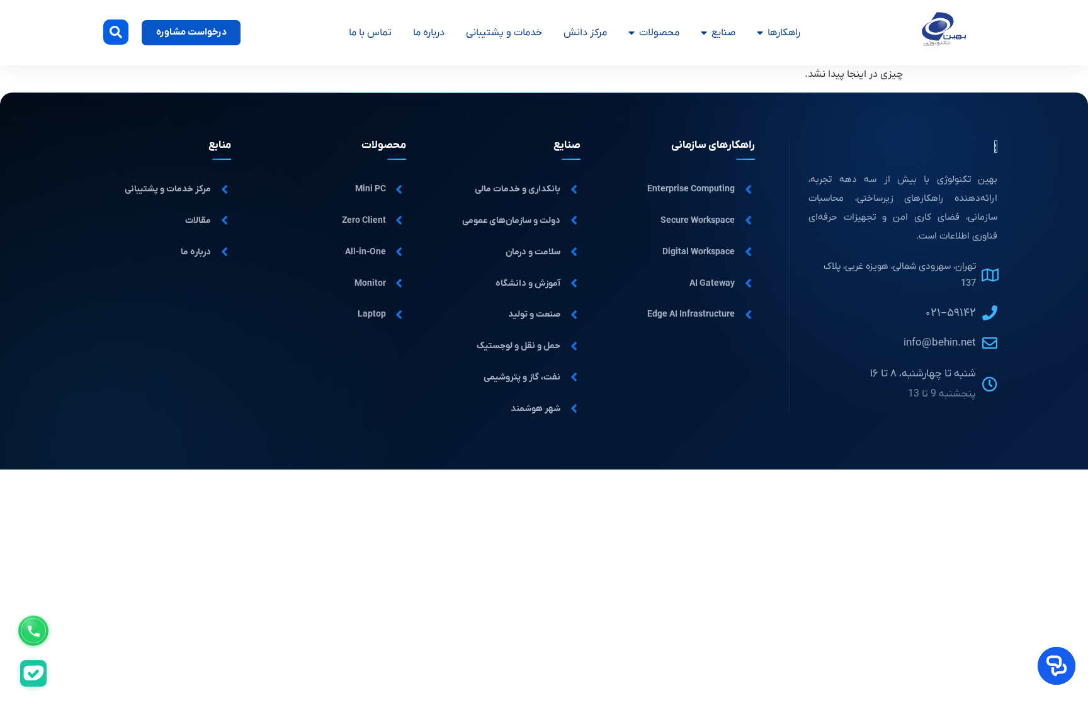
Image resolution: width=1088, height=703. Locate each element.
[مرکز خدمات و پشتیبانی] (224, 189)
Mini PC (370, 189)
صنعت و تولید (534, 314)
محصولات (659, 32)
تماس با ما (370, 32)
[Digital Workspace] (748, 252)
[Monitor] (399, 283)
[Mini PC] (399, 189)
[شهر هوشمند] (574, 408)
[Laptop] (399, 315)
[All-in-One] (399, 252)
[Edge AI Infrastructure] (748, 315)
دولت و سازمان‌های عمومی (511, 221)
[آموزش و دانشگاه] (574, 283)
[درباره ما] (224, 252)
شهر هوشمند (535, 409)
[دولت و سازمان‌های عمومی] (574, 220)
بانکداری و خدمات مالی (517, 189)
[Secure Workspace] (748, 220)
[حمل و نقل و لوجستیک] (574, 346)
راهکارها (784, 32)
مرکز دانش (585, 32)
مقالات (198, 221)
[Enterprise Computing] (748, 189)
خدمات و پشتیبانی (504, 32)
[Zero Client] (399, 220)
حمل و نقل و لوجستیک (518, 346)
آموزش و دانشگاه (528, 284)
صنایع (723, 32)
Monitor (370, 284)
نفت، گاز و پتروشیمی (522, 377)
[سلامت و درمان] (574, 252)
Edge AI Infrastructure (691, 314)
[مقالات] (224, 220)
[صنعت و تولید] (574, 315)
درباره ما (429, 32)
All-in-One (365, 252)
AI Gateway (712, 284)
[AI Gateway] (748, 283)
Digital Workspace (698, 252)
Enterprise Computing (691, 189)
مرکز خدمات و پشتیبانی (168, 189)
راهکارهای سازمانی (713, 145)
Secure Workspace (697, 221)
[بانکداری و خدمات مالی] (574, 189)
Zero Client (364, 221)
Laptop (372, 314)
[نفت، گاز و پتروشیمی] (574, 377)
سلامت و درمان (533, 252)
